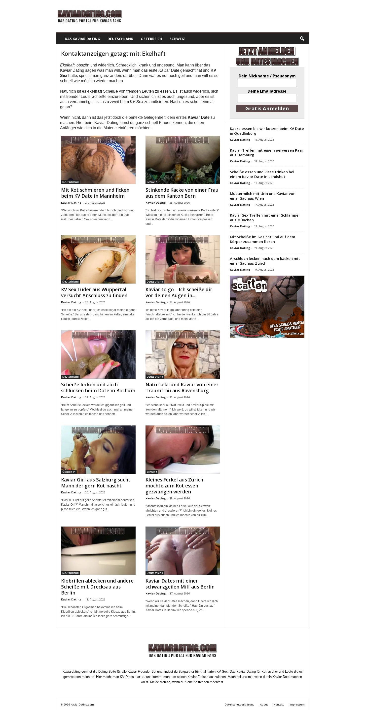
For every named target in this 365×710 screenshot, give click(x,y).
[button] (301, 38)
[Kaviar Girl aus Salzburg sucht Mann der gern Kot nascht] (98, 449)
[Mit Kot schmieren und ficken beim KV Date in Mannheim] (98, 160)
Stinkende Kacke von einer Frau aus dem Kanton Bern (182, 193)
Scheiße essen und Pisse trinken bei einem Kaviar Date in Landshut (262, 174)
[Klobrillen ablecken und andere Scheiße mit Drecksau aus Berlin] (98, 551)
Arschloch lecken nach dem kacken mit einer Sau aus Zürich (265, 261)
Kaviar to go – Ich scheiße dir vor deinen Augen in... (179, 292)
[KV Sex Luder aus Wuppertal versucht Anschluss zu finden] (98, 259)
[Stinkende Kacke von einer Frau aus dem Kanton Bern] (183, 160)
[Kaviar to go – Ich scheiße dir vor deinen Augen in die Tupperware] (183, 259)
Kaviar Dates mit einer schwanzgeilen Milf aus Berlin (180, 584)
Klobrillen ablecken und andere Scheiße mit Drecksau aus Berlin (97, 587)
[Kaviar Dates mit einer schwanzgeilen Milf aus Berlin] (183, 551)
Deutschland (120, 38)
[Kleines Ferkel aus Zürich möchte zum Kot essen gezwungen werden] (183, 449)
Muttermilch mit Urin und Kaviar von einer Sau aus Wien (262, 196)
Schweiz (177, 38)
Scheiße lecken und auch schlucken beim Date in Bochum (98, 387)
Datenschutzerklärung (239, 704)
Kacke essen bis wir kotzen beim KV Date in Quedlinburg (267, 131)
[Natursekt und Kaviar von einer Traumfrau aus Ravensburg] (183, 354)
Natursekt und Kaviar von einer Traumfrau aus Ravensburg (182, 387)
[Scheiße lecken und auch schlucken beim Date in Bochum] (98, 354)
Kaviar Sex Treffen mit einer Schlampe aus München (264, 217)
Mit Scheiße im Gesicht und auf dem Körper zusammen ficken (262, 239)
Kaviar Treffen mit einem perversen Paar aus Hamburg (266, 152)
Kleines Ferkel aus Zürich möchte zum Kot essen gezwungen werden (174, 485)
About (264, 704)
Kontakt (279, 704)
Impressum (297, 704)
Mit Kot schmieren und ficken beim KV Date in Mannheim (95, 193)
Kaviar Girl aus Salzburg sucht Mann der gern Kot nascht (95, 482)
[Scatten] (267, 307)
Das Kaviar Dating (82, 38)
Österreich (151, 38)
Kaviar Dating (71, 202)
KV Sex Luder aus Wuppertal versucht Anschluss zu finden (94, 292)
